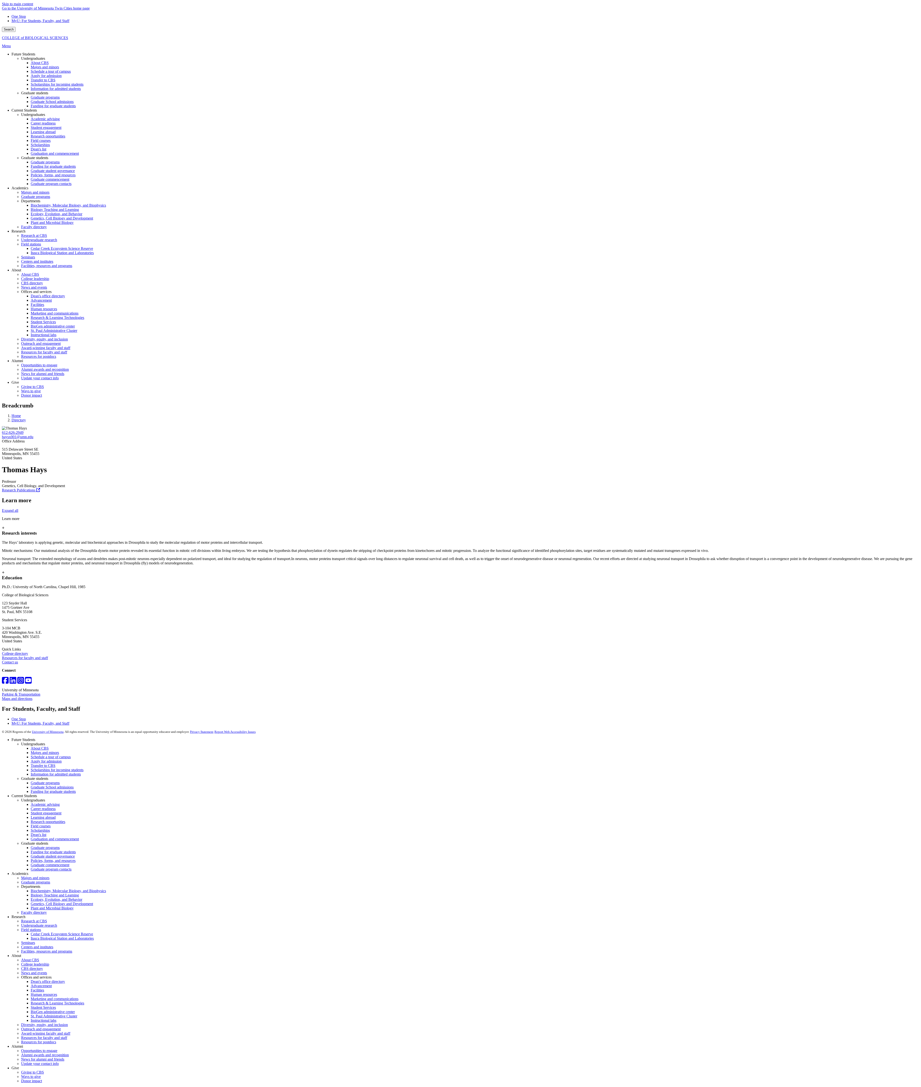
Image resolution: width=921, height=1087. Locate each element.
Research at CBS (34, 921)
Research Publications (19, 490)
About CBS (40, 748)
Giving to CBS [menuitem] (32, 387)
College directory (15, 653)
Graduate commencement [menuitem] (50, 179)
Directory (19, 420)
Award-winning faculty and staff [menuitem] (45, 348)
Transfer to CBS (43, 766)
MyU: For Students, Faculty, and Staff (40, 21)
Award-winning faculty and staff (45, 1033)
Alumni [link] (17, 361)
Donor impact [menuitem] (31, 395)
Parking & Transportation (21, 694)
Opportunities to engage (39, 1051)
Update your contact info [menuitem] (40, 378)
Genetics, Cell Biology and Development (62, 904)
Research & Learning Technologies (57, 1003)
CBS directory (32, 969)
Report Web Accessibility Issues (235, 732)
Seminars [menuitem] (28, 257)
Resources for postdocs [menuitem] (38, 356)
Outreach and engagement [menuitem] (41, 343)
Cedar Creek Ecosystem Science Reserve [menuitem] (62, 248)
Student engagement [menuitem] (46, 127)
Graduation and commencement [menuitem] (55, 153)
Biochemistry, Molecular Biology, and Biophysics (68, 891)
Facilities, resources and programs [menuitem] (46, 266)
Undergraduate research (39, 925)
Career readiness (43, 809)
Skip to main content (17, 4)
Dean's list (38, 835)
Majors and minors (45, 753)
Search (9, 29)
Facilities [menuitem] (37, 305)
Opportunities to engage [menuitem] (39, 365)
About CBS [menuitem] (40, 63)
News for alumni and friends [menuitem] (42, 374)
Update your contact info (40, 1064)
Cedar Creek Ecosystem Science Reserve (62, 934)
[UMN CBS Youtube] (28, 682)
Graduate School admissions (52, 787)
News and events (34, 973)
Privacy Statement (201, 732)
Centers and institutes (37, 947)
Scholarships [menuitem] (40, 145)
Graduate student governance (53, 856)
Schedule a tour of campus (51, 757)
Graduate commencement (50, 865)
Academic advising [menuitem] (45, 119)
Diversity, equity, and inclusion (44, 1025)
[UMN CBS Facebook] (5, 682)
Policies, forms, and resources (53, 861)
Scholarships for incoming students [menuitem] (57, 84)
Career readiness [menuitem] (43, 123)
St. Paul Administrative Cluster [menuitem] (54, 330)
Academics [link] (20, 188)
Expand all (10, 510)
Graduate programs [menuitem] (45, 97)
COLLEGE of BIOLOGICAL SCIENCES (35, 38)
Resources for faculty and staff (25, 658)
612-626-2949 (13, 432)
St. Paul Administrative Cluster (54, 1016)
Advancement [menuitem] (41, 300)
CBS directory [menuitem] (32, 283)
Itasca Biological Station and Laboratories (62, 938)
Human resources (44, 994)
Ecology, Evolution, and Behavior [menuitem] (56, 214)
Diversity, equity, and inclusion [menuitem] (44, 339)
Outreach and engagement (41, 1029)
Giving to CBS (32, 1072)
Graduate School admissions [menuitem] (52, 102)
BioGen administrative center (53, 1012)
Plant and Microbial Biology (52, 908)
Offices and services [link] (36, 292)
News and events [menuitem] (34, 287)
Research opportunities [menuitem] (48, 136)
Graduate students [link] (34, 93)
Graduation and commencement (55, 839)
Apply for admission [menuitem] (46, 76)
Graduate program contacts (51, 869)
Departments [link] (30, 201)
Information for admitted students (56, 774)
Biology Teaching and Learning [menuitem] (55, 210)
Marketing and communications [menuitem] (54, 313)
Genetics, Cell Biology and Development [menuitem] (62, 218)
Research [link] (18, 231)
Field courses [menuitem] (41, 140)
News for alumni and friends (42, 1059)
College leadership (35, 964)
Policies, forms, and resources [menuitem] (53, 175)
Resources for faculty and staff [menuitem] (44, 352)
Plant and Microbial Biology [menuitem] (52, 223)
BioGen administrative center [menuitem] (53, 326)
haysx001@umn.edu (17, 437)
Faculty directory (34, 912)
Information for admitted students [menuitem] (56, 89)
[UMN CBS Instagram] (20, 682)
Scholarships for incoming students (57, 770)
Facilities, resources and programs (46, 951)
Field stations (31, 930)
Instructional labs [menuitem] (43, 335)
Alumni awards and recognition (45, 1055)
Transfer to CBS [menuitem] (43, 80)
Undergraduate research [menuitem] (39, 240)
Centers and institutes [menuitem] (37, 261)
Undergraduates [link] (33, 58)
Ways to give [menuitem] (31, 391)
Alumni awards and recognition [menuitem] (45, 369)
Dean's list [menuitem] (38, 149)
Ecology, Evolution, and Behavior (56, 899)
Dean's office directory (48, 981)
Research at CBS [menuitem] (34, 235)
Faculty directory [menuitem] (34, 227)
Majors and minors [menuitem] (45, 67)
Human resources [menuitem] (44, 309)
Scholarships (40, 830)
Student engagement (46, 813)
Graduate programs (45, 783)
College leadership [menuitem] (35, 279)
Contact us (10, 662)
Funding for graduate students (53, 791)
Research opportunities (48, 822)
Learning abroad (43, 817)
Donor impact (31, 1081)
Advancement (41, 986)
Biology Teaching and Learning (55, 895)
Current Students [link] (24, 110)
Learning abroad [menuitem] (43, 132)
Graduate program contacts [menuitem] (51, 184)
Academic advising (45, 804)
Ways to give (31, 1077)
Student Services (43, 1007)
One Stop (19, 16)
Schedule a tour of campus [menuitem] (51, 71)
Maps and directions (17, 699)
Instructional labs (43, 1020)
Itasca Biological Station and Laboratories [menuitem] (62, 253)
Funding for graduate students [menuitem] (53, 106)
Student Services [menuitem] (43, 322)
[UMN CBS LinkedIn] (13, 682)
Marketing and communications (54, 999)
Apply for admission (46, 761)
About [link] (16, 270)
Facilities (37, 990)
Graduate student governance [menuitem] (53, 171)
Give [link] (15, 382)
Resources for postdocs (38, 1042)
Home (16, 416)
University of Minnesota (48, 732)
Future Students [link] (23, 54)
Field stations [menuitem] (31, 244)
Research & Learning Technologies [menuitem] (57, 318)
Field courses (41, 826)
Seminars (28, 943)
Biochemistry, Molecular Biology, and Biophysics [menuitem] (68, 205)
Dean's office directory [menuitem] (48, 296)
